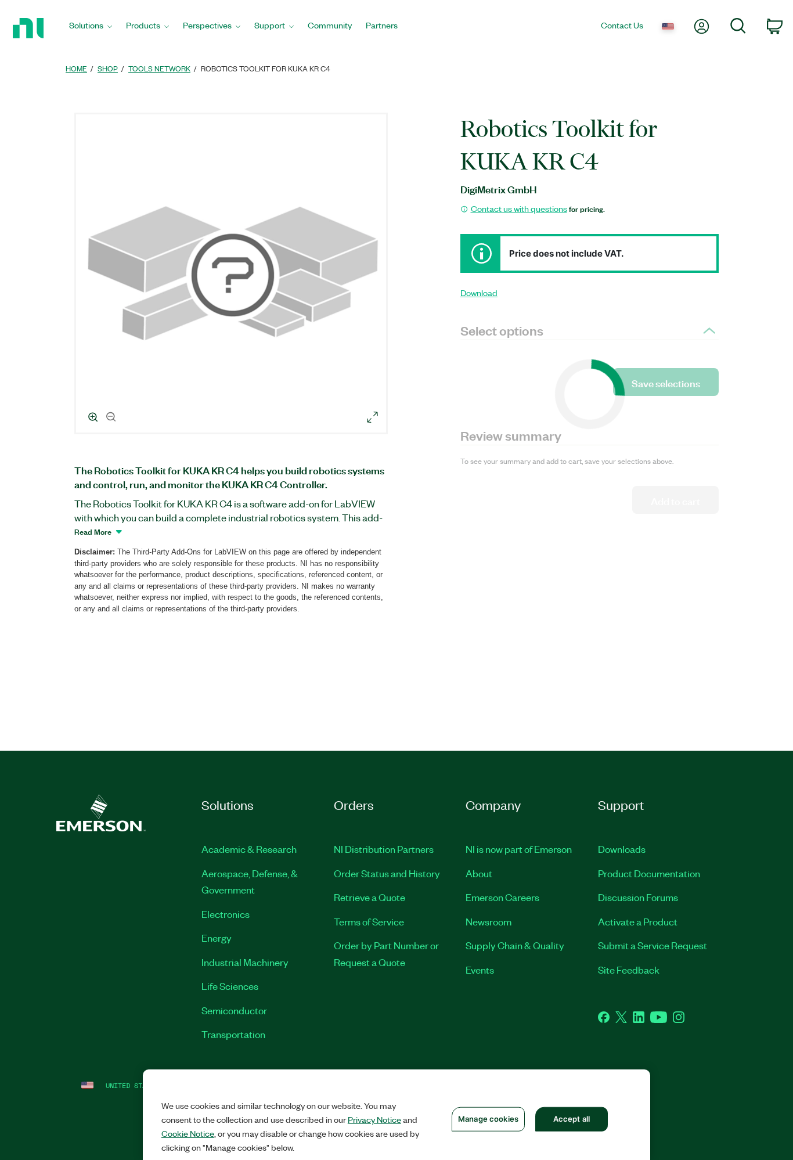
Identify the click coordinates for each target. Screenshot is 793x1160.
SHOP (108, 68)
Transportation (233, 1034)
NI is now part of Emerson (519, 848)
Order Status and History (387, 873)
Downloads (622, 848)
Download (479, 292)
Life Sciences (229, 985)
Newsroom (488, 921)
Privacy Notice (374, 1119)
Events (480, 969)
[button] (233, 275)
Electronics (225, 913)
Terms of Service (369, 921)
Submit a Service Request (652, 945)
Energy (216, 937)
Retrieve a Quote (369, 897)
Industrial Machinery (245, 962)
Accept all (571, 1118)
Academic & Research (249, 848)
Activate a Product (637, 921)
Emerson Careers (502, 897)
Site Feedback (628, 969)
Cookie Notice (187, 1133)
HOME (76, 68)
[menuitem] (90, 28)
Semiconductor (234, 1010)
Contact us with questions (519, 208)
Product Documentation (649, 873)
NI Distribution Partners (384, 848)
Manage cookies (488, 1118)
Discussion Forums (638, 897)
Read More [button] (92, 531)
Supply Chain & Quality (515, 945)
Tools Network (159, 68)
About (479, 873)
